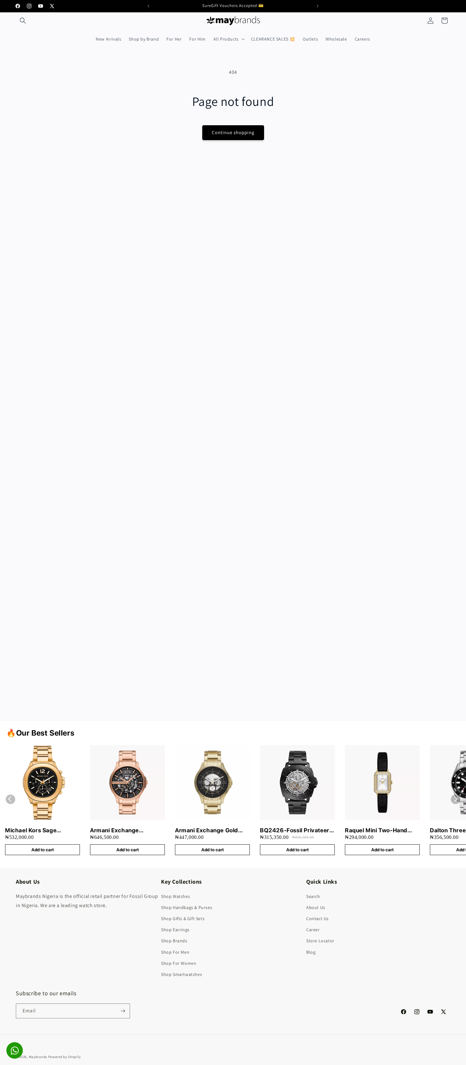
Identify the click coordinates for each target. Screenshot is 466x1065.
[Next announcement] (318, 6)
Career (313, 929)
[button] (23, 21)
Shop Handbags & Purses (186, 907)
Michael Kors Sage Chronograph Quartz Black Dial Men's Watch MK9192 (42, 830)
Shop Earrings (175, 929)
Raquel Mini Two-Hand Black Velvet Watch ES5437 (376, 830)
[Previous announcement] (148, 6)
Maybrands (38, 1057)
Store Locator (320, 941)
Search (313, 896)
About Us (315, 907)
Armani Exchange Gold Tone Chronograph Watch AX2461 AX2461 (210, 830)
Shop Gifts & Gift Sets (182, 918)
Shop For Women (178, 963)
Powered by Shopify (64, 1057)
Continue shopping (233, 132)
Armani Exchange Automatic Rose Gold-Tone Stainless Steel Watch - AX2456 (126, 830)
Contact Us (317, 918)
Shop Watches (175, 896)
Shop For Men (175, 952)
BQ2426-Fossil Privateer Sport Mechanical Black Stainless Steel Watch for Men (294, 830)
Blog (310, 952)
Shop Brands (174, 941)
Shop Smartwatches (181, 974)
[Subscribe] (123, 1010)
